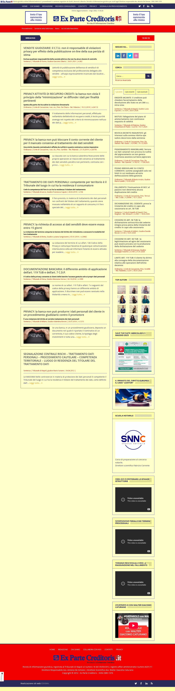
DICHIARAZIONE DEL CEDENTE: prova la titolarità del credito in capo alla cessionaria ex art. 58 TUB (133, 206)
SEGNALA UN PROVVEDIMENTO (113, 6)
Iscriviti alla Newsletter (69, 28)
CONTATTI (82, 6)
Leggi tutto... (58, 76)
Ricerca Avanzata (123, 80)
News (57, 28)
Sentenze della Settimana (43, 28)
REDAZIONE (47, 6)
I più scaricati (142, 92)
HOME (24, 6)
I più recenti (129, 92)
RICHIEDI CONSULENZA (65, 6)
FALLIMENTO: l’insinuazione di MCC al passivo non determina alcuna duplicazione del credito (132, 189)
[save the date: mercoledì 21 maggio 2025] (133, 356)
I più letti (118, 92)
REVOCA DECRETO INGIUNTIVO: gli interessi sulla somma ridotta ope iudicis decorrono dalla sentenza (130, 135)
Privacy (1, 677)
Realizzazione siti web (31, 683)
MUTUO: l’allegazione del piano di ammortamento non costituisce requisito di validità (130, 119)
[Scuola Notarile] (133, 439)
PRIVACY (93, 6)
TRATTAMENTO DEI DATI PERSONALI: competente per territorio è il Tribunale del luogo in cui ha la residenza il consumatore (65, 183)
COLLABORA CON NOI (92, 649)
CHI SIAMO (35, 6)
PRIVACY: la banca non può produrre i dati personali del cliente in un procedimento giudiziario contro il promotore (64, 313)
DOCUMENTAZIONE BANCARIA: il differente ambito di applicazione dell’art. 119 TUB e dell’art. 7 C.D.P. (65, 270)
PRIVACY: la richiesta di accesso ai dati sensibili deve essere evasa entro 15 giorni (64, 226)
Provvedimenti (27, 28)
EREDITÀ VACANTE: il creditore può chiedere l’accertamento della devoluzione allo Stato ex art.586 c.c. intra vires (132, 101)
